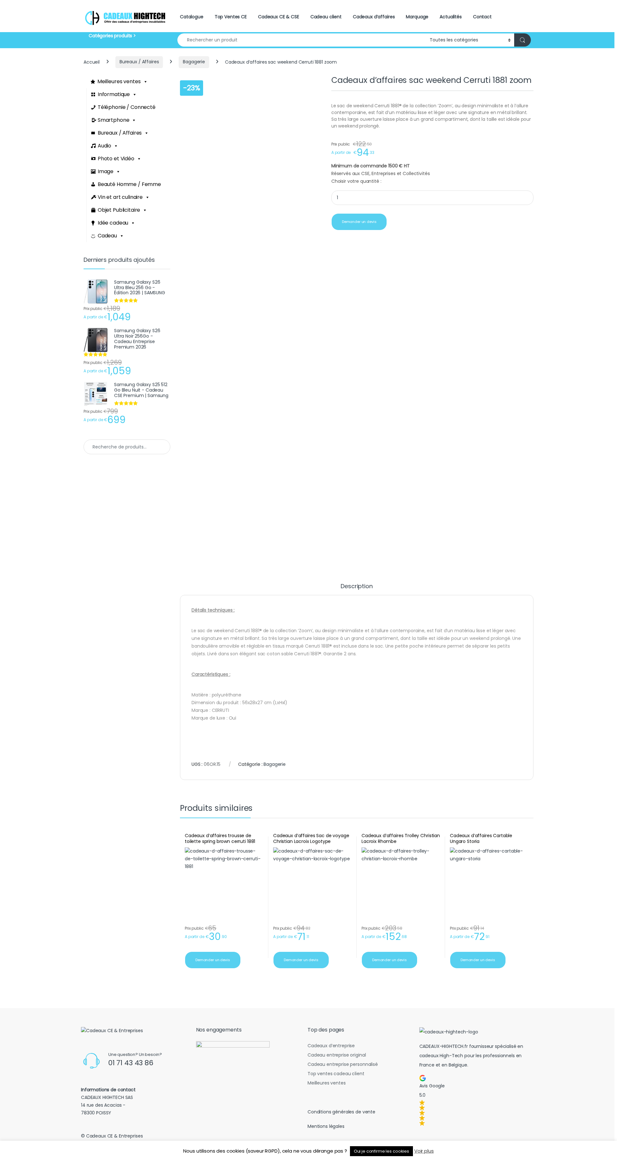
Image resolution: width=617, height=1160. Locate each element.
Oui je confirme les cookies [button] (381, 1151)
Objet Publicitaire (119, 210)
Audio (104, 145)
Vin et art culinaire (120, 197)
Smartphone (114, 120)
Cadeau (107, 235)
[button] (475, 1100)
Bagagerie (194, 61)
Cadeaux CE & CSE (278, 16)
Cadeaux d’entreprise (331, 1045)
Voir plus (424, 1150)
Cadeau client (326, 16)
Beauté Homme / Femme (129, 184)
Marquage (417, 16)
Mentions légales (326, 1126)
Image (105, 171)
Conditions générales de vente (341, 1112)
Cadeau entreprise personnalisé (343, 1064)
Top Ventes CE (231, 16)
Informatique (114, 94)
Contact (482, 16)
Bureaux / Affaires (139, 61)
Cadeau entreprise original (337, 1055)
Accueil (92, 61)
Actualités (451, 16)
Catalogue (191, 16)
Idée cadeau (113, 222)
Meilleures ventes (119, 81)
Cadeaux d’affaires (374, 16)
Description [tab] (356, 586)
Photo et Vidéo (116, 158)
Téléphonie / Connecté (127, 107)
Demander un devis (359, 221)
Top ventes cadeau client (336, 1073)
